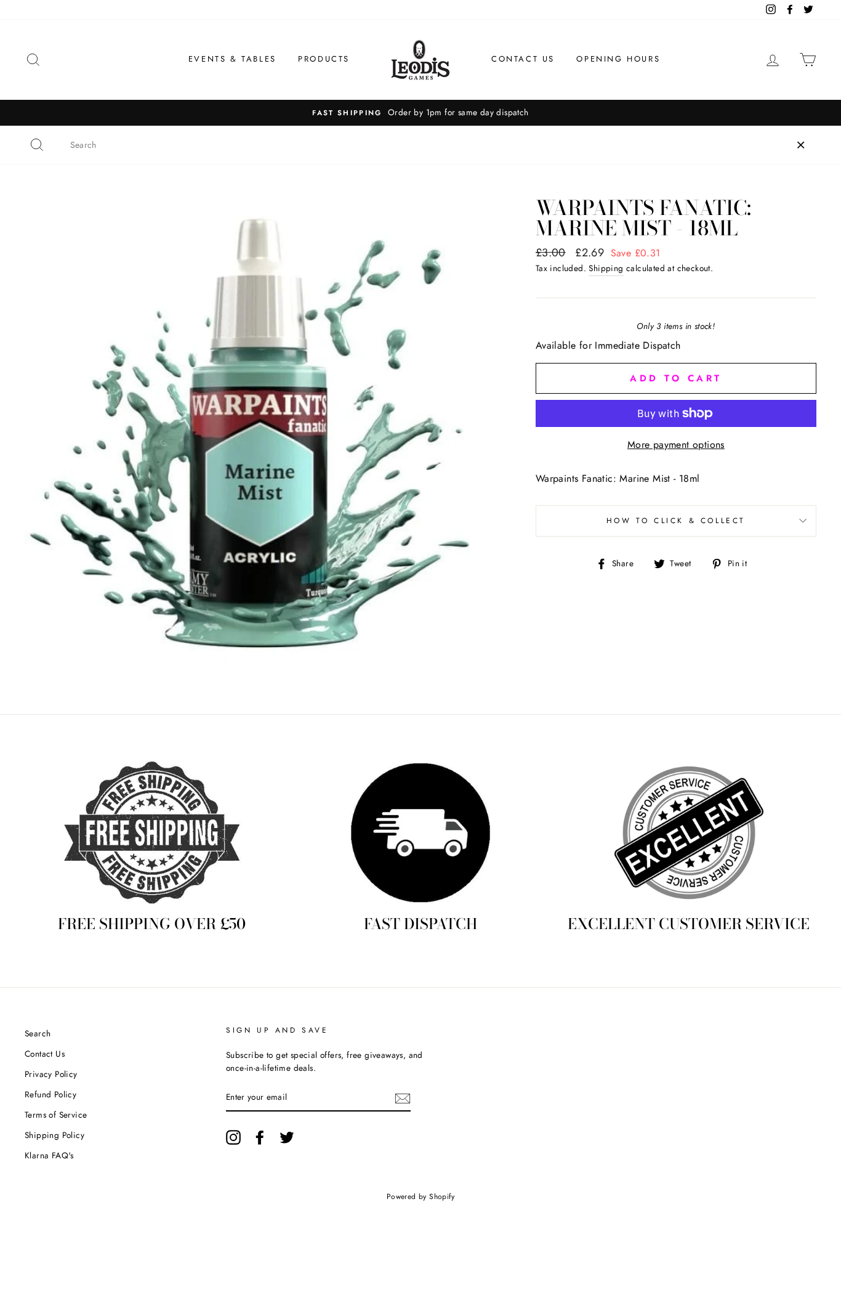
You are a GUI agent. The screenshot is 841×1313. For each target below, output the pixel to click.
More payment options (676, 444)
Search (37, 1033)
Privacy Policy (51, 1074)
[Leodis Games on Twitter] (287, 1137)
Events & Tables (232, 59)
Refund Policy (50, 1094)
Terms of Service (56, 1114)
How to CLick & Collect (676, 520)
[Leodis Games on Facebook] (259, 1137)
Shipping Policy (54, 1135)
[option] (420, 113)
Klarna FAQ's (49, 1155)
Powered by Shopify (420, 1196)
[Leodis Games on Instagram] (233, 1137)
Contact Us (523, 59)
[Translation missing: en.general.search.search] (37, 145)
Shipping (606, 268)
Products (324, 59)
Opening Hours (618, 59)
